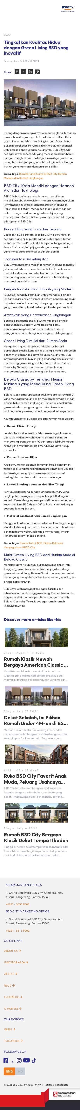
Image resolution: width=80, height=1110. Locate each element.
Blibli (8, 1029)
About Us (11, 951)
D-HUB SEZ (11, 1008)
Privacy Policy (32, 1084)
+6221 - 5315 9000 (17, 930)
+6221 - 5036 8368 (17, 904)
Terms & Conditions (56, 1084)
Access (9, 974)
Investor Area (14, 962)
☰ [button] (74, 7)
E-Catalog (12, 997)
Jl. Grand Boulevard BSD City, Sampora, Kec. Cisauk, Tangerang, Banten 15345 (34, 921)
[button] (17, 71)
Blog (7, 985)
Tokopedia (11, 1041)
